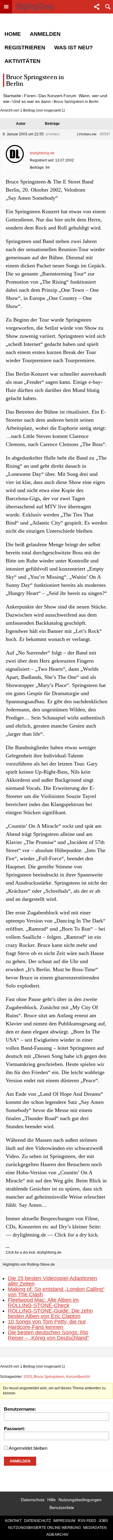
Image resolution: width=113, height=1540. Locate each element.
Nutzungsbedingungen (80, 1499)
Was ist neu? (73, 48)
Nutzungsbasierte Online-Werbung (44, 1528)
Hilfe (51, 1499)
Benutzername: (20, 1409)
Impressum (64, 1521)
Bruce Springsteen (49, 1377)
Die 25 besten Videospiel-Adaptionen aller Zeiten (52, 1281)
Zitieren (52, 134)
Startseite (12, 95)
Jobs (103, 1521)
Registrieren (25, 48)
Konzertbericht (78, 1377)
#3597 (105, 134)
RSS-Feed (87, 1521)
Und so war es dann (31, 101)
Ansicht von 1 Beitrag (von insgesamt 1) (32, 110)
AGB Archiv (57, 1534)
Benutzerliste (61, 1507)
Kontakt (13, 1521)
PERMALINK (88, 134)
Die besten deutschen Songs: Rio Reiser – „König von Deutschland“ (48, 1335)
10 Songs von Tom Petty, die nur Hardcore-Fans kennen (47, 1324)
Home (13, 34)
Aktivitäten (22, 61)
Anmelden (45, 34)
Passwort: (14, 1428)
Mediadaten (95, 1528)
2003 (28, 1377)
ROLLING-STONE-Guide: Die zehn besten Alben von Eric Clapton (50, 1313)
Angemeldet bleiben (28, 1448)
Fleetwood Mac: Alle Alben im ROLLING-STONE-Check (43, 1302)
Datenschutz (33, 1499)
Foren (30, 95)
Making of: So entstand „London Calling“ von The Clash (56, 1292)
